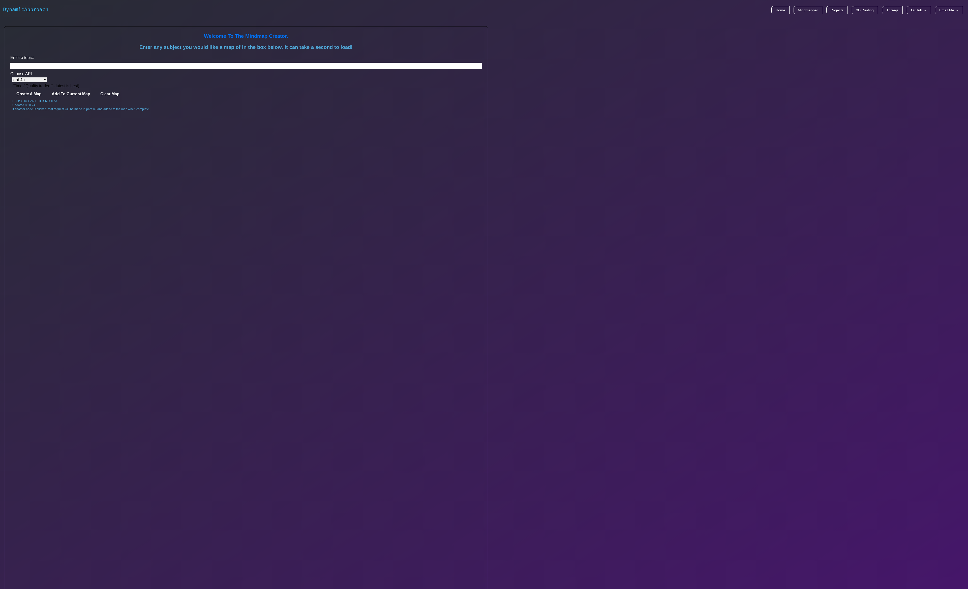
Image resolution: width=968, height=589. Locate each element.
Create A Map (29, 94)
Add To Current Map (71, 94)
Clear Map (109, 94)
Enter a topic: (22, 57)
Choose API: (21, 74)
